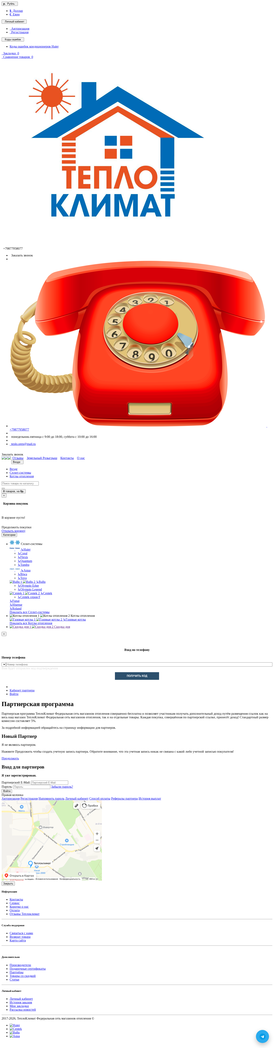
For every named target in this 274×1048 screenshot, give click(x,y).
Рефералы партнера (124, 798)
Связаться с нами (21, 933)
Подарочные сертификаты (28, 968)
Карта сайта (18, 940)
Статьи (14, 979)
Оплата (15, 910)
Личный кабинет (76, 798)
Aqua (25, 570)
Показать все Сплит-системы (30, 612)
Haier (25, 549)
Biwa (22, 574)
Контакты (16, 899)
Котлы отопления (22, 476)
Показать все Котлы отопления (31, 623)
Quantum (25, 561)
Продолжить (10, 758)
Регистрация (19, 32)
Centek (46, 593)
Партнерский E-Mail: (16, 782)
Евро (15, 14)
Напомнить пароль (51, 798)
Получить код (137, 675)
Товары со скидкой (23, 976)
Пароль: (7, 786)
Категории (9, 534)
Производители (20, 965)
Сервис (15, 903)
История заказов (21, 1002)
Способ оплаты (99, 798)
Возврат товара (20, 936)
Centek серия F (29, 597)
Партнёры (16, 972)
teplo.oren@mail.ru (23, 444)
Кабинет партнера (22, 690)
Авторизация (19, 28)
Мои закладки (19, 1006)
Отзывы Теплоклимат (25, 914)
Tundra (23, 564)
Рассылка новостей (23, 1009)
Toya (22, 578)
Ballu (41, 581)
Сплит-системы (20, 472)
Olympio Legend (30, 589)
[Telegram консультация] (4, 1044)
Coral (22, 553)
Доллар (16, 10)
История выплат (150, 798)
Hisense (16, 604)
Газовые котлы (74, 619)
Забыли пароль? (62, 786)
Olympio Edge (28, 585)
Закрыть (8, 883)
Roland (15, 608)
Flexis (23, 557)
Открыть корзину (13, 531)
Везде (13, 469)
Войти (14, 694)
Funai (14, 601)
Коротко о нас (19, 906)
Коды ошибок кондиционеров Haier (34, 46)
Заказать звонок (21, 255)
